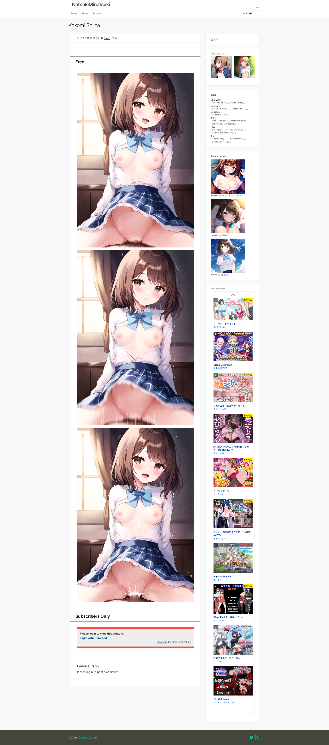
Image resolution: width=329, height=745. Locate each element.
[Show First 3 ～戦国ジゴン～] (233, 599)
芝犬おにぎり (220, 538)
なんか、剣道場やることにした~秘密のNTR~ (232, 533)
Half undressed (237, 139)
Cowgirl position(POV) (224, 133)
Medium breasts (240, 121)
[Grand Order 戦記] (233, 347)
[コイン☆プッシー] (233, 473)
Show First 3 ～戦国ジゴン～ (228, 617)
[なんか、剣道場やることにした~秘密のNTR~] (233, 514)
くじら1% (218, 494)
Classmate (232, 124)
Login (245, 13)
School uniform (221, 109)
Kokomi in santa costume (226, 195)
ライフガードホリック (225, 323)
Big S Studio (219, 326)
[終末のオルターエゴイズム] (233, 640)
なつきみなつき (88, 737)
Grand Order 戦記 (223, 364)
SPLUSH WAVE (221, 367)
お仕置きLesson (222, 698)
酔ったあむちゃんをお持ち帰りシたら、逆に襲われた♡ (231, 448)
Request (97, 13)
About (84, 13)
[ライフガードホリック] (233, 309)
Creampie (218, 130)
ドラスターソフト (222, 620)
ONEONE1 (219, 661)
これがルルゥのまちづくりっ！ (229, 405)
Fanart (107, 38)
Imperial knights (222, 576)
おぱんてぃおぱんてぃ (224, 702)
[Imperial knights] (233, 558)
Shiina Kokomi (237, 103)
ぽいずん (218, 579)
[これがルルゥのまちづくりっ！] (233, 388)
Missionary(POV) (235, 130)
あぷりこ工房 (220, 408)
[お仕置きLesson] (233, 681)
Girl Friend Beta (220, 103)
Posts (74, 13)
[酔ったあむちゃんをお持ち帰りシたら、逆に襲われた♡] (233, 429)
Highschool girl (221, 121)
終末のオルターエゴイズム (227, 658)
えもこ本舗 (219, 453)
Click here (162, 642)
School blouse (239, 109)
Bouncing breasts (221, 142)
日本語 (214, 39)
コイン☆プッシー (222, 491)
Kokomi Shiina (219, 274)
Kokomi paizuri (220, 235)
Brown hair (218, 124)
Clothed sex (219, 139)
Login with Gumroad (93, 638)
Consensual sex (221, 115)
